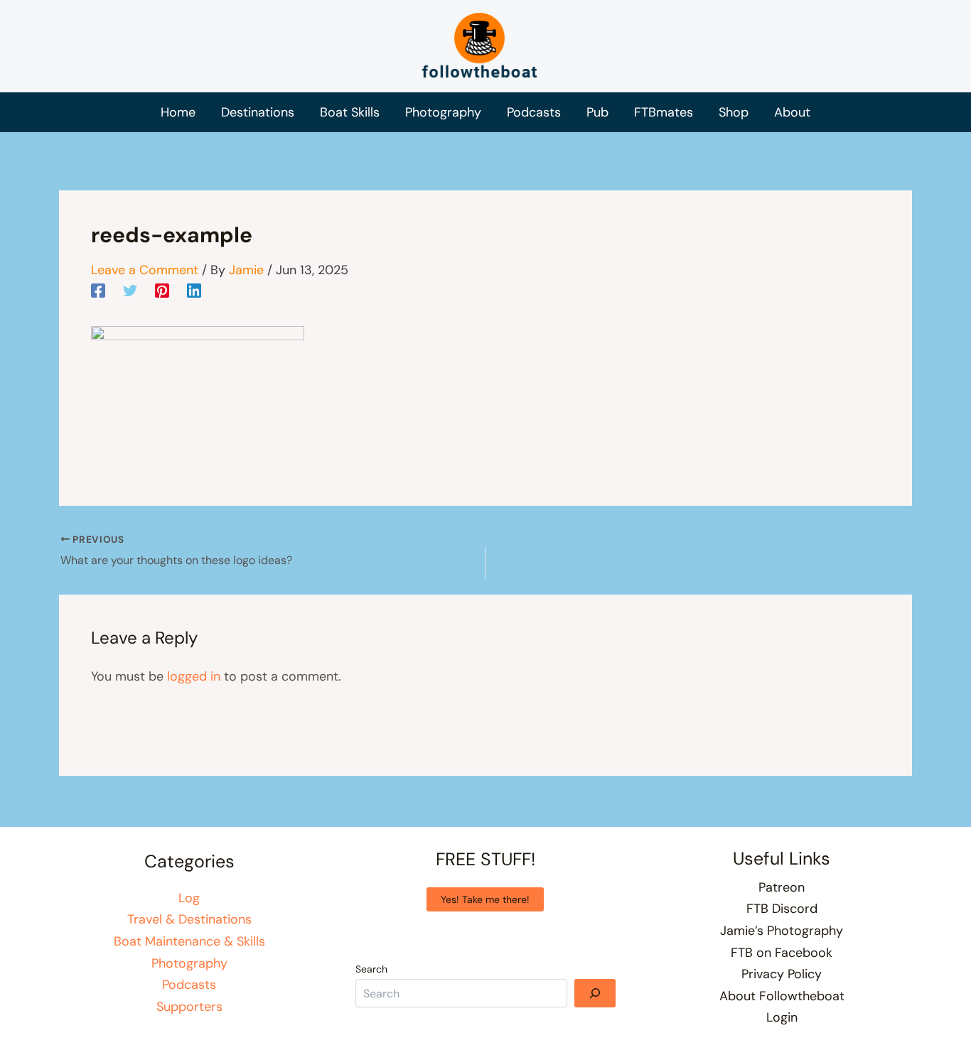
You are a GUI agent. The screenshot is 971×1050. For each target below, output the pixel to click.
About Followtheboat (781, 996)
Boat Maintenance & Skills (189, 941)
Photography (189, 963)
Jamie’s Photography (781, 930)
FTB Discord (781, 908)
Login (782, 1017)
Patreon (781, 887)
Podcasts (189, 984)
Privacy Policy (781, 974)
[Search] (595, 993)
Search (371, 969)
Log (189, 897)
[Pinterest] (162, 289)
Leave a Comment (144, 269)
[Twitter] (130, 289)
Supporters (189, 1006)
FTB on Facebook (781, 952)
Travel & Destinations (189, 919)
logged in (193, 676)
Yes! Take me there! (485, 899)
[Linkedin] (194, 289)
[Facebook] (98, 289)
